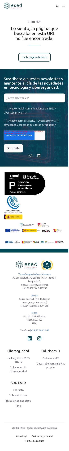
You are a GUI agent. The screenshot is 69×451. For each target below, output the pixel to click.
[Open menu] (63, 6)
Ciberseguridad (18, 351)
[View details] (29, 338)
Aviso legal (21, 436)
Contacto (18, 390)
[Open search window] (57, 6)
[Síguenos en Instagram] (30, 155)
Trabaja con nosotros (18, 400)
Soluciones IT (51, 358)
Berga (35, 295)
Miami (34, 313)
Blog (18, 405)
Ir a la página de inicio (34, 57)
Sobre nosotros (18, 395)
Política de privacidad (42, 436)
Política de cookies (34, 441)
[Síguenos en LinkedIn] (38, 155)
